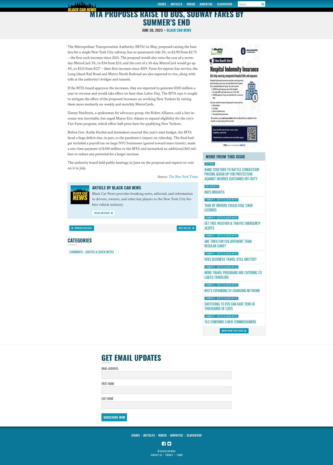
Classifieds (224, 4)
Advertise (206, 4)
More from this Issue (233, 330)
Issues (162, 4)
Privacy (169, 455)
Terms (180, 455)
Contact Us (156, 455)
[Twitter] (169, 444)
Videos (191, 4)
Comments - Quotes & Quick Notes (91, 252)
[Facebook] (164, 444)
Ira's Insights (211, 186)
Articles (176, 4)
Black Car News (179, 30)
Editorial (209, 163)
